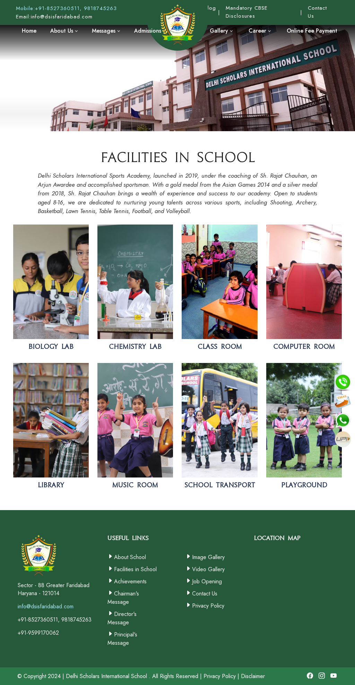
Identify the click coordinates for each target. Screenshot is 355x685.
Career (258, 31)
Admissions (147, 31)
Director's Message (122, 618)
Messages (104, 31)
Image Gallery (208, 557)
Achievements (130, 581)
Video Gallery (208, 569)
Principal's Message (122, 639)
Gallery (220, 31)
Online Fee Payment (312, 31)
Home (29, 31)
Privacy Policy (208, 606)
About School (130, 557)
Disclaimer (253, 676)
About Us (62, 31)
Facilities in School (135, 569)
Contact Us (204, 594)
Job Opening (207, 581)
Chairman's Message (123, 598)
